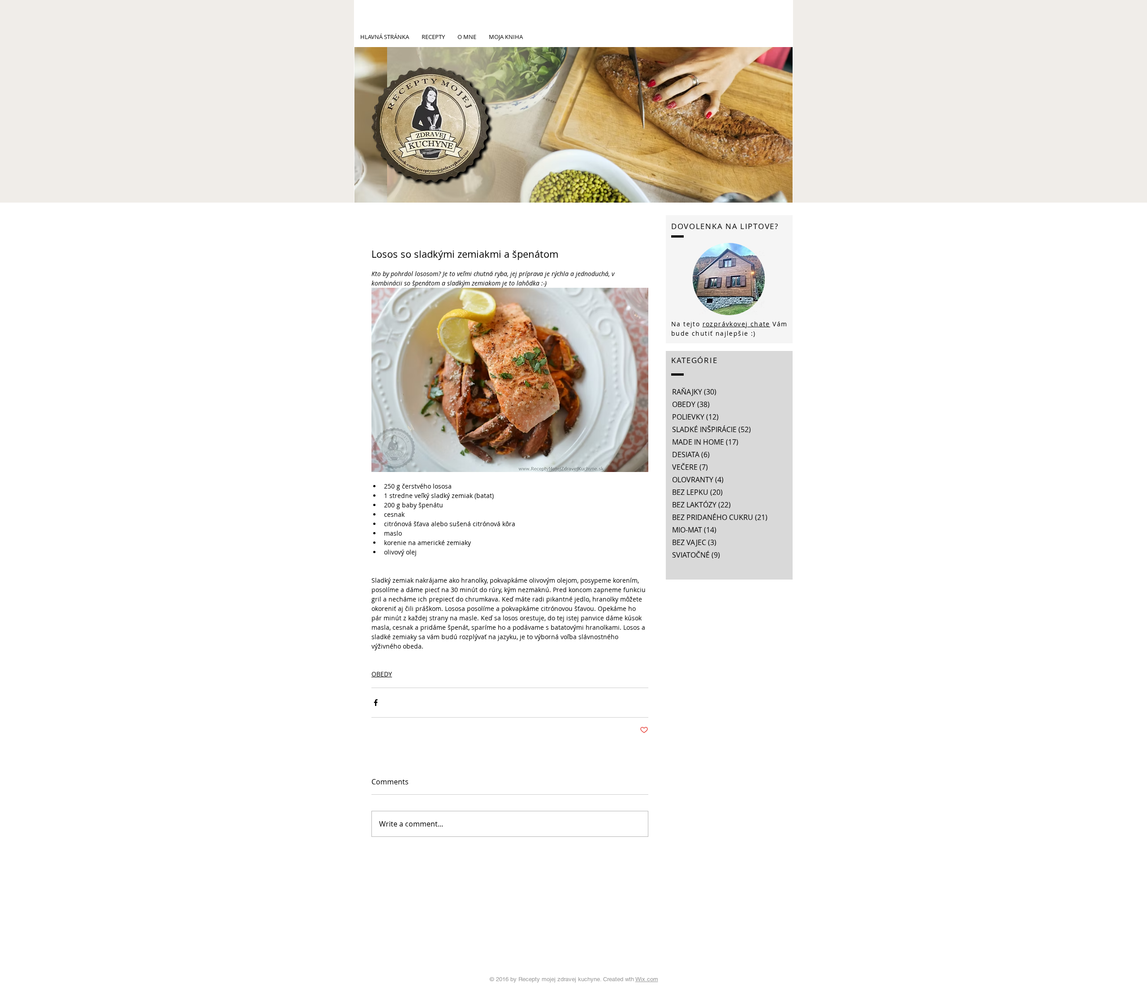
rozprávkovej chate (736, 324)
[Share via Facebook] (375, 702)
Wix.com (646, 979)
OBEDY (381, 674)
